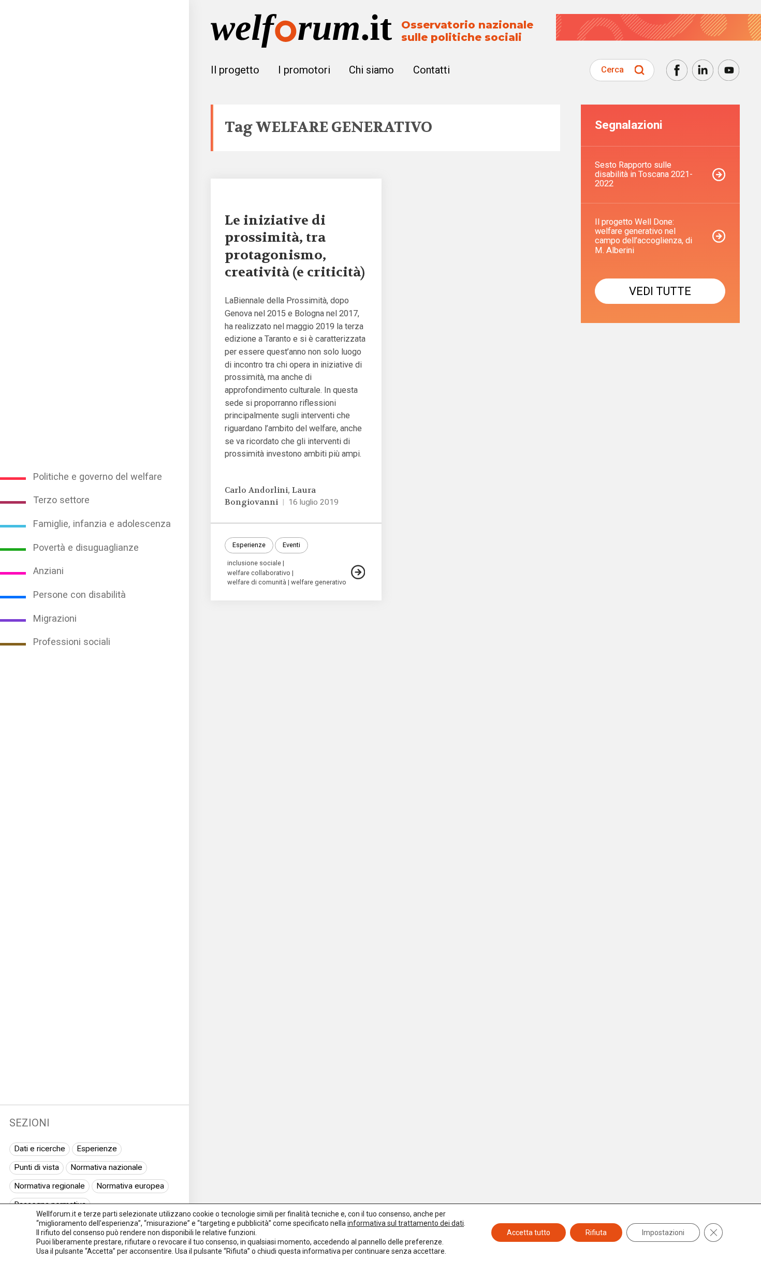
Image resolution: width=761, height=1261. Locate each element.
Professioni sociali (71, 641)
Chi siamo (371, 70)
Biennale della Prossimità (280, 300)
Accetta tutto (528, 1232)
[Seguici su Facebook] (676, 70)
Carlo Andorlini (256, 490)
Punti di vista (36, 1167)
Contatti (431, 70)
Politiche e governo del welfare (97, 476)
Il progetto (235, 70)
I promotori (304, 70)
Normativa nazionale (106, 1167)
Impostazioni (663, 1232)
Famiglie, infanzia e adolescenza (102, 523)
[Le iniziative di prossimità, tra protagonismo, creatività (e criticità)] (358, 572)
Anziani (48, 570)
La (229, 300)
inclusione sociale (254, 563)
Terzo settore (61, 499)
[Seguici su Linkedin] (702, 70)
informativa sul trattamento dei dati (405, 1223)
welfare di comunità (256, 582)
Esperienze (97, 1148)
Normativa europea (130, 1186)
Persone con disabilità (79, 594)
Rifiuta (596, 1232)
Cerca (612, 70)
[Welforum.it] (94, 7)
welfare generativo (318, 582)
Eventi (291, 545)
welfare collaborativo (258, 573)
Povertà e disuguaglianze (86, 547)
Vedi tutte (660, 291)
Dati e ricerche (39, 1148)
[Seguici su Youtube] (728, 70)
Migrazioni (55, 618)
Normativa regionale (49, 1186)
